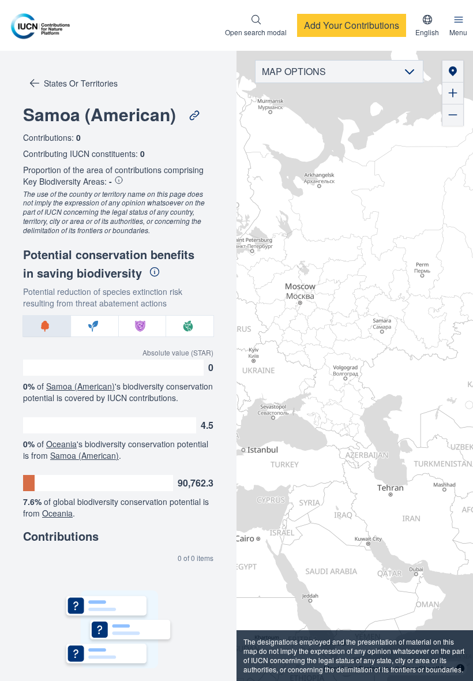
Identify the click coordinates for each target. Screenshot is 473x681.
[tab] (47, 326)
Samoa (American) (80, 386)
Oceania (61, 444)
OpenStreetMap (426, 668)
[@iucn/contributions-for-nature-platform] (43, 25)
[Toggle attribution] (460, 668)
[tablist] (118, 326)
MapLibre (339, 668)
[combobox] (427, 25)
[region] (354, 366)
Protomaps (376, 668)
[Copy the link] (194, 115)
